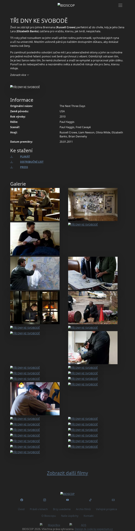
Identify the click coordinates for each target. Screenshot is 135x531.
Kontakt (89, 516)
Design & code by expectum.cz (94, 529)
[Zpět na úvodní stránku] (67, 494)
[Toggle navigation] (120, 5)
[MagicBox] (53, 525)
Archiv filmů (83, 509)
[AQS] (82, 525)
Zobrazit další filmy (67, 473)
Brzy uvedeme (62, 509)
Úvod (21, 509)
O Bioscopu (48, 516)
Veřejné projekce (106, 509)
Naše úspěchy (69, 516)
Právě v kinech (39, 509)
